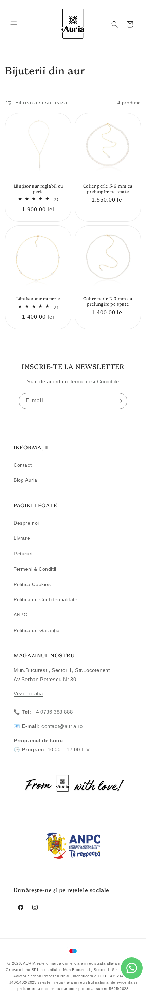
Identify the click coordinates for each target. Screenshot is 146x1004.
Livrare (22, 538)
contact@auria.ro (62, 726)
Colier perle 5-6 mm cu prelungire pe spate (107, 188)
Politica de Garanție (37, 630)
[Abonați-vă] (119, 401)
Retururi (23, 553)
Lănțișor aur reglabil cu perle (38, 188)
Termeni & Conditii (35, 569)
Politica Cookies (32, 584)
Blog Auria (25, 480)
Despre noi (26, 523)
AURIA (29, 963)
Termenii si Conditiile (94, 382)
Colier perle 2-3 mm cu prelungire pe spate (107, 301)
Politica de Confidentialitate (45, 599)
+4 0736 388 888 (53, 712)
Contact (23, 465)
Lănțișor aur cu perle (38, 298)
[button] (13, 24)
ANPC (20, 614)
